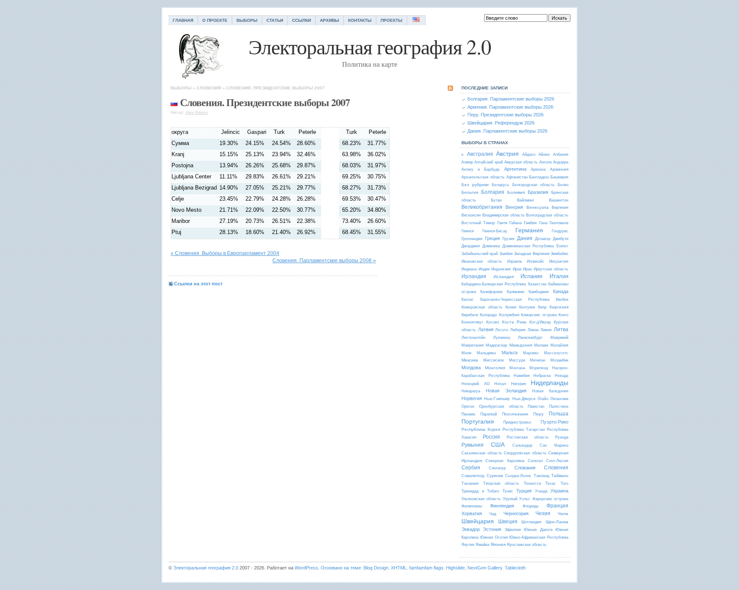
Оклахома (559, 399)
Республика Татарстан (524, 429)
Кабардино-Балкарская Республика (493, 284)
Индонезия (501, 269)
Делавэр (542, 239)
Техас (550, 483)
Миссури (517, 360)
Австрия (507, 153)
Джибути (560, 239)
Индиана (469, 269)
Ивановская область (481, 261)
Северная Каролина (504, 461)
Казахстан (537, 284)
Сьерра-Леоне (518, 476)
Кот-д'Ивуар (540, 322)
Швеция (507, 522)
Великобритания (482, 207)
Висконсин (471, 215)
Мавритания (472, 345)
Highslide (455, 567)
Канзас (467, 299)
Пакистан (536, 406)
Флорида (530, 506)
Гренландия (471, 239)
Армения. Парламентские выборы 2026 (510, 107)
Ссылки (301, 20)
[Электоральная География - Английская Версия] (416, 20)
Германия (529, 230)
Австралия (480, 154)
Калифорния (491, 292)
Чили (563, 513)
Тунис (508, 491)
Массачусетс (556, 353)
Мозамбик (559, 360)
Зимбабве (559, 254)
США (498, 444)
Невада (561, 376)
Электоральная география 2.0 (205, 567)
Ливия (546, 330)
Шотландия (531, 522)
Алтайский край (488, 162)
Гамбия (530, 223)
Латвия (486, 329)
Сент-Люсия (557, 461)
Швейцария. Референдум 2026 (501, 122)
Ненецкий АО (475, 384)
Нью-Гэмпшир (497, 399)
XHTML (399, 567)
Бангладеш (539, 177)
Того (564, 483)
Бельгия (469, 192)
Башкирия (559, 177)
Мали (466, 353)
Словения (209, 88)
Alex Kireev (197, 112)
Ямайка (482, 545)
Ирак (517, 269)
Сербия (470, 468)
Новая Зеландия (506, 390)
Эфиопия (513, 530)
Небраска (542, 376)
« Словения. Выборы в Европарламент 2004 (225, 253)
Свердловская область (525, 453)
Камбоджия (539, 292)
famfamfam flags (426, 567)
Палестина (558, 406)
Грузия (508, 239)
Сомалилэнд (472, 476)
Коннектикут (472, 322)
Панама (468, 414)
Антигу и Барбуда (480, 169)
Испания (531, 276)
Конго (563, 315)
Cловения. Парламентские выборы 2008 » (324, 261)
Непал (500, 384)
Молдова (471, 367)
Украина (559, 490)
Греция (492, 238)
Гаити (502, 223)
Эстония (492, 529)
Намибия (522, 376)
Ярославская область (527, 545)
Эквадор (470, 529)
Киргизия (559, 307)
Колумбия (509, 314)
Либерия (518, 330)
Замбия (506, 254)
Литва (561, 329)
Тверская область (501, 483)
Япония (498, 544)
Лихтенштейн (473, 337)
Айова (544, 154)
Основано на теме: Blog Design (354, 567)
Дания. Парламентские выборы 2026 (507, 130)
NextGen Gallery (484, 567)
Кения (510, 307)
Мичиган (537, 360)
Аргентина (515, 169)
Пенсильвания (515, 414)
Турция (524, 490)
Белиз (563, 185)
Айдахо (528, 154)
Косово (492, 322)
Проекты (391, 20)
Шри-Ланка (557, 521)
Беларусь (500, 185)
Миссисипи (493, 360)
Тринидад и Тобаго (480, 491)
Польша (558, 414)
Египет (562, 246)
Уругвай (510, 499)
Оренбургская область (501, 406)
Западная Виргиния (531, 254)
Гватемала (559, 223)
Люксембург (530, 337)
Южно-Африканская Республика (538, 537)
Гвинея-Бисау (494, 231)
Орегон (467, 406)
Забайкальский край (479, 254)
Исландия (504, 276)
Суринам (495, 476)
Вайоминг (525, 200)
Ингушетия (558, 261)
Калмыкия (515, 292)
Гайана (515, 223)
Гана (543, 223)
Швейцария (477, 521)
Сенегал (535, 461)
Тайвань (559, 475)
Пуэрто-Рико (554, 421)
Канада (560, 291)
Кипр (542, 307)
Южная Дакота (538, 530)
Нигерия (518, 384)
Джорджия (470, 246)
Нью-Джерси (523, 399)
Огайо (543, 399)
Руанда (561, 437)
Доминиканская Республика (528, 246)
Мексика (469, 360)
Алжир (467, 162)
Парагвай (488, 414)
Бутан (496, 200)
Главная (183, 20)
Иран (527, 269)
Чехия (542, 513)
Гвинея (467, 231)
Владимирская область (503, 215)
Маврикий (559, 337)
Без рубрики (475, 184)
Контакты (360, 20)
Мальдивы (486, 353)
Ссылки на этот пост (198, 283)
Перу (538, 414)
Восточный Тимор (478, 223)
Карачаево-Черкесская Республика (515, 299)
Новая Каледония (550, 391)
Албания (560, 154)
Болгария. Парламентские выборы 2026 (510, 98)
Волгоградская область (547, 215)
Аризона (538, 169)
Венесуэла (537, 207)
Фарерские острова (550, 499)
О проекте (215, 20)
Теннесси (532, 483)
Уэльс (524, 499)
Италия (559, 276)
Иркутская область (551, 269)
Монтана (517, 368)
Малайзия (559, 345)
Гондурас (560, 231)
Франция (557, 506)
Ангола (545, 162)
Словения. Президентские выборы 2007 (275, 88)
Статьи (274, 20)
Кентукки (527, 307)
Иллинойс (535, 261)
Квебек (562, 299)
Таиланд (541, 476)
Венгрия (514, 207)
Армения (559, 169)
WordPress (306, 567)
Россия (491, 437)
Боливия (516, 192)
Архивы (329, 20)
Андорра (560, 162)
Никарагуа (470, 391)
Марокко (530, 353)
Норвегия (471, 398)
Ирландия (473, 276)
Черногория (516, 513)
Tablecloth (515, 567)
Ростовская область (528, 437)
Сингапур (497, 468)
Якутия (467, 545)
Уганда (541, 491)
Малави (541, 345)
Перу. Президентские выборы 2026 (505, 114)
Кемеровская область (482, 307)
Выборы (246, 20)
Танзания (470, 483)
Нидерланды (549, 382)
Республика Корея (480, 429)
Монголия (495, 367)
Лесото (501, 330)
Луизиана (501, 337)
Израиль (514, 261)
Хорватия (471, 513)
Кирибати (469, 315)
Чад (492, 514)
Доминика (491, 246)
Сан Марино (554, 445)
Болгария (492, 192)
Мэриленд (538, 368)
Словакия (524, 467)
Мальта (509, 352)
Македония (520, 345)
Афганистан (517, 177)
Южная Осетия (494, 537)
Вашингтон (558, 200)
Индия (484, 269)
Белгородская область (533, 185)
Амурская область (521, 162)
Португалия (477, 421)
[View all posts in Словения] (174, 102)
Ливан (533, 330)
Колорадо (488, 315)
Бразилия (538, 192)
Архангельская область (483, 177)
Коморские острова (538, 315)
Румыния (472, 445)
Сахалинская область (481, 453)
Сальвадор (522, 445)
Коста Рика (514, 322)
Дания (524, 238)
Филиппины (471, 506)
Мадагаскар (496, 345)
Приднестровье (517, 422)
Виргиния (560, 207)
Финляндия (502, 505)
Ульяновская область (481, 499)
